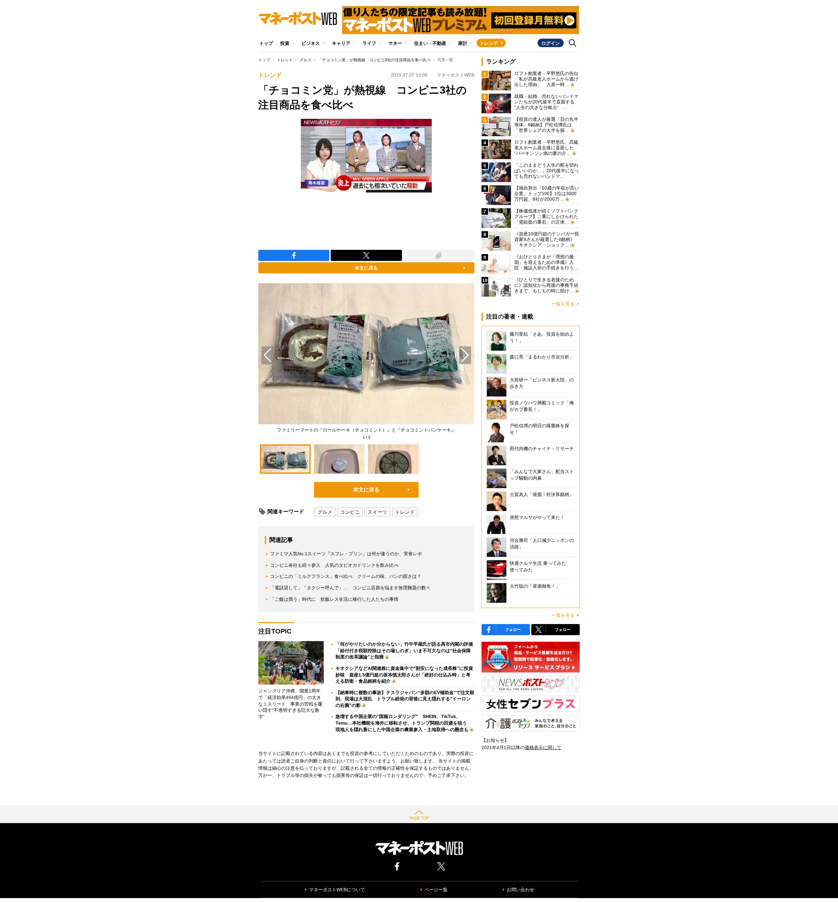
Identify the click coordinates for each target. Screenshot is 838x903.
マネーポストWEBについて (337, 889)
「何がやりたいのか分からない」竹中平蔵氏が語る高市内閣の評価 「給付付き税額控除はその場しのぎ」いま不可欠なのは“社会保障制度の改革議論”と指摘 (407, 650)
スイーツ (377, 512)
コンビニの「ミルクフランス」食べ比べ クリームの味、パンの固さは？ (345, 576)
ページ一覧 (436, 889)
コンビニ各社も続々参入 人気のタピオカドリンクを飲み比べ (334, 565)
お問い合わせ (520, 889)
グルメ (305, 60)
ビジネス (310, 43)
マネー (395, 43)
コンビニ (350, 512)
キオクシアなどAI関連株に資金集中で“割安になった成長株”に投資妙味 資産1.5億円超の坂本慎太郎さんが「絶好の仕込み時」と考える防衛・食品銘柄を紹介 (404, 675)
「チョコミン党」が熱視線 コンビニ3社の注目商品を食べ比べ (374, 60)
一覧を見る (563, 304)
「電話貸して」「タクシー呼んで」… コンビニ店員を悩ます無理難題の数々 (350, 587)
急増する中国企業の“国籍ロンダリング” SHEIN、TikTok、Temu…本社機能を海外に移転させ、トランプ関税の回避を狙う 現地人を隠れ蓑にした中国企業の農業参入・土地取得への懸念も (403, 723)
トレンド (489, 43)
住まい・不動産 (430, 43)
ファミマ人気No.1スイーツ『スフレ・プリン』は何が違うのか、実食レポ (346, 553)
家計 (462, 43)
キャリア (341, 43)
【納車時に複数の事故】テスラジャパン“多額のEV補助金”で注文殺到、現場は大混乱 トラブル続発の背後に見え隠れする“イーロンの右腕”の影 (405, 699)
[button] (465, 355)
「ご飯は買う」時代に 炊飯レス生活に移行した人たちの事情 (334, 599)
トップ (266, 43)
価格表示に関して (543, 747)
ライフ (369, 43)
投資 (284, 43)
